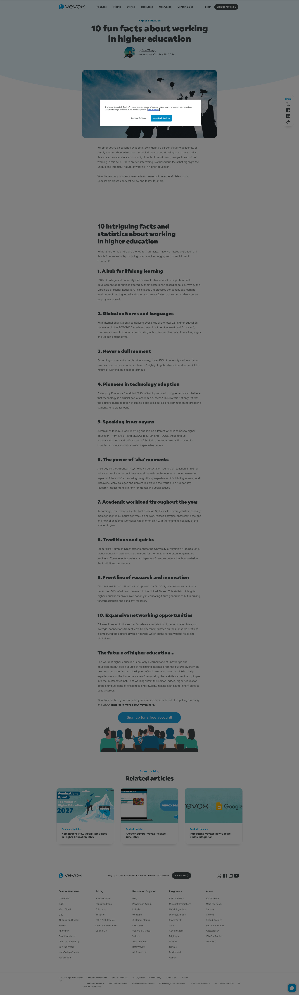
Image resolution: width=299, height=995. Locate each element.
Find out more (153, 109)
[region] (150, 113)
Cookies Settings (138, 118)
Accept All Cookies (161, 118)
